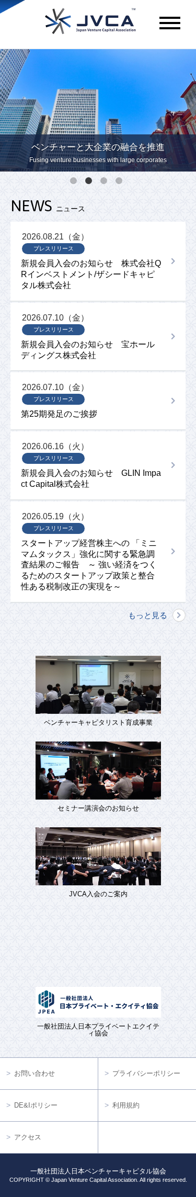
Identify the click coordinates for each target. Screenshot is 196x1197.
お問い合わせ (34, 1073)
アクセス (27, 1137)
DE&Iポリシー (35, 1105)
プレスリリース (53, 248)
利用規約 (126, 1105)
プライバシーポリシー (146, 1073)
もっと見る (147, 615)
